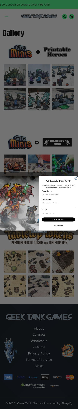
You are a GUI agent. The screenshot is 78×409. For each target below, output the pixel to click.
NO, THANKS (58, 225)
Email (44, 210)
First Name (47, 191)
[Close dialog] (76, 178)
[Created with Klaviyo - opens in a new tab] (39, 231)
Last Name (46, 199)
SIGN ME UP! (58, 219)
